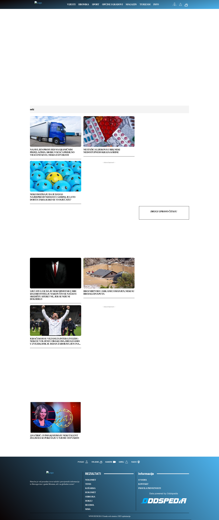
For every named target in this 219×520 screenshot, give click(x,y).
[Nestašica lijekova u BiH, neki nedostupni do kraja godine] (109, 131)
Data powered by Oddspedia (163, 493)
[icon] (175, 5)
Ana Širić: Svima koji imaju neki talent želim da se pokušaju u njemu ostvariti (54, 436)
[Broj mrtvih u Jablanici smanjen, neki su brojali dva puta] (109, 273)
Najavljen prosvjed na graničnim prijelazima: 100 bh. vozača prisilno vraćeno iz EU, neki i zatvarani (52, 152)
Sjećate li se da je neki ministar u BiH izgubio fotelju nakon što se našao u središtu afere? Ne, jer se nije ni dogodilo (53, 295)
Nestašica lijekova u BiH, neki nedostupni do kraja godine (101, 151)
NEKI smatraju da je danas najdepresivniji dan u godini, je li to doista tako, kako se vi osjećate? (52, 197)
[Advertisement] (109, 60)
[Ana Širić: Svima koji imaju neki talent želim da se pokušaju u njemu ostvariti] (55, 417)
